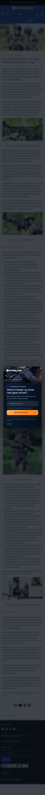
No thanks (9, 424)
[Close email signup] (38, 370)
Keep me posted (20, 412)
